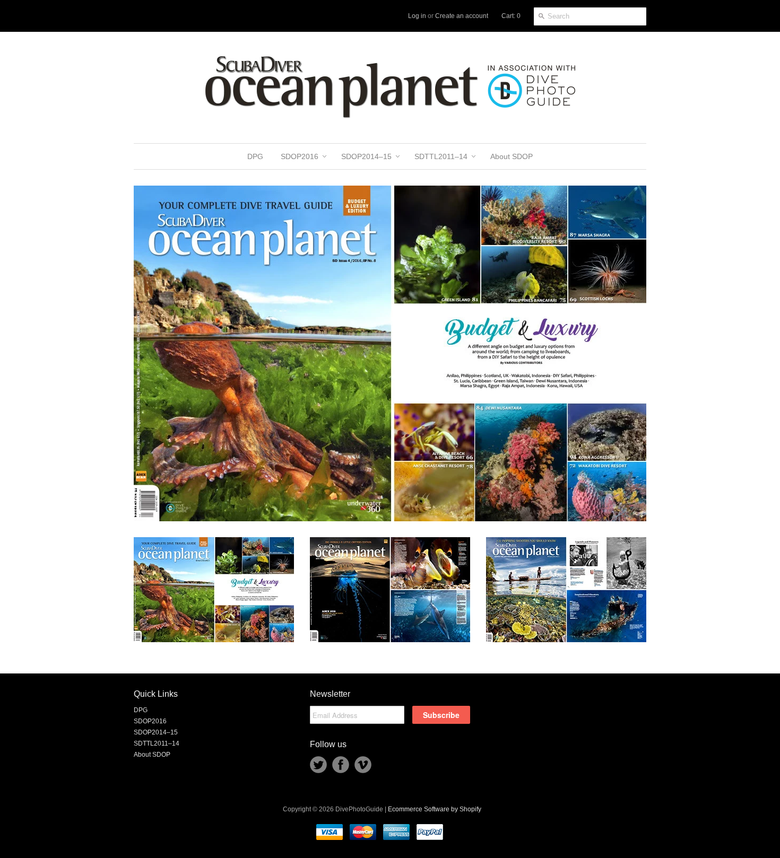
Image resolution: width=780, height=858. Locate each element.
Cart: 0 (511, 16)
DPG (141, 710)
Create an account (461, 16)
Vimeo (362, 764)
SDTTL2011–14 (156, 743)
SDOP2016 (150, 721)
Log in (417, 16)
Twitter (318, 764)
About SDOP (152, 754)
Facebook (340, 764)
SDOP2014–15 (156, 732)
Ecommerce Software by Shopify (434, 809)
